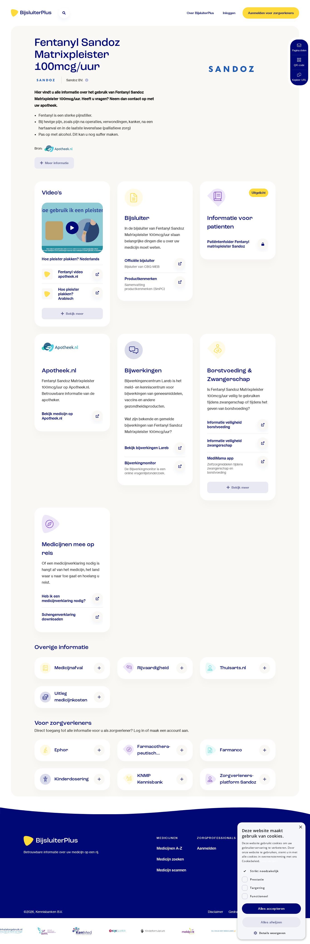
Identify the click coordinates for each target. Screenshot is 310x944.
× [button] (300, 827)
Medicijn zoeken (170, 859)
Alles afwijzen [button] (271, 922)
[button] (271, 933)
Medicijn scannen (171, 870)
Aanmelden (206, 848)
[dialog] (271, 880)
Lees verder (268, 861)
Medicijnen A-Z (169, 848)
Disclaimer (215, 912)
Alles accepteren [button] (271, 909)
